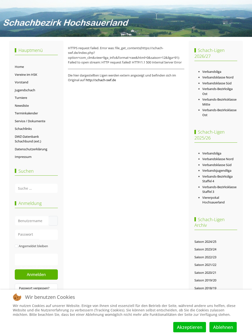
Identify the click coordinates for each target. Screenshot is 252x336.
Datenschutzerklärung (31, 149)
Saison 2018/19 (205, 288)
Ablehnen (223, 327)
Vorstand (21, 82)
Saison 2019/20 (205, 280)
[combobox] (36, 188)
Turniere (21, 97)
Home (19, 66)
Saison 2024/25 (205, 241)
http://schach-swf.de (101, 80)
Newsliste (22, 105)
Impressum (23, 156)
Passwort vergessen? (34, 288)
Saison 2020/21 (205, 272)
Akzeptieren (189, 327)
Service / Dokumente (30, 121)
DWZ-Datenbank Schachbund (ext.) (28, 139)
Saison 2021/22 (205, 264)
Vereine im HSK (26, 74)
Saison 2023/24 (205, 249)
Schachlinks (23, 128)
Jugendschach (25, 90)
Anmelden (36, 274)
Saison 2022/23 (205, 257)
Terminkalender (26, 113)
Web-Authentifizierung (36, 261)
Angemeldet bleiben (33, 246)
